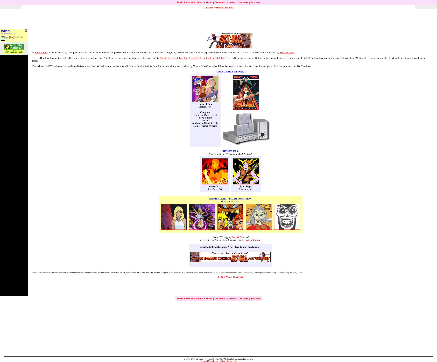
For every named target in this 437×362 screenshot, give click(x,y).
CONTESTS (208, 7)
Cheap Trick (195, 58)
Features (255, 2)
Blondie (163, 58)
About (209, 2)
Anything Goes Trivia (225, 7)
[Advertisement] (218, 20)
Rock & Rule (238, 237)
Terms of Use (206, 361)
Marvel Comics (287, 52)
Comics (231, 2)
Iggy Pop (183, 58)
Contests (243, 2)
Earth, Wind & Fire (215, 58)
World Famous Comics (190, 2)
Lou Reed (173, 58)
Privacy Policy (219, 361)
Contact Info (232, 361)
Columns (220, 2)
